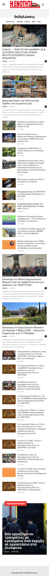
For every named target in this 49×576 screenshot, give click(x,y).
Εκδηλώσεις (6, 45)
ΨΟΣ (39, 22)
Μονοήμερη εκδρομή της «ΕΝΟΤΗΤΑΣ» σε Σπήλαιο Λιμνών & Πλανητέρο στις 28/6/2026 (31, 194)
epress (7, 552)
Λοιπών (19, 22)
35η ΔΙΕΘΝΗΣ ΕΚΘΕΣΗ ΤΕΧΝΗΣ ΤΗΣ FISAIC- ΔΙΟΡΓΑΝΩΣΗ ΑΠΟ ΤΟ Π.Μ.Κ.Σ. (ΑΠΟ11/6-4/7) (30, 206)
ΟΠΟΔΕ (27, 22)
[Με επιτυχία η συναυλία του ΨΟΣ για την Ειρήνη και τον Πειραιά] (9, 183)
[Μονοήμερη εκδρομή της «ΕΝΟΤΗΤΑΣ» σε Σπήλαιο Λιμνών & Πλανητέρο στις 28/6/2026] (9, 195)
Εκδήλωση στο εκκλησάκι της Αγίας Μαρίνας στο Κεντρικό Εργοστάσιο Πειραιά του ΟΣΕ (30, 124)
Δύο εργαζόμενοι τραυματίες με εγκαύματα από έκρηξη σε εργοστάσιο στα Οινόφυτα (24, 541)
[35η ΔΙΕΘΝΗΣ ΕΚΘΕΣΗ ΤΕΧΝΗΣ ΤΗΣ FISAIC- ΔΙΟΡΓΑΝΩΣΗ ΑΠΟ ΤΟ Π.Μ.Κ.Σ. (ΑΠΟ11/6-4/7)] (9, 207)
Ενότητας (10, 22)
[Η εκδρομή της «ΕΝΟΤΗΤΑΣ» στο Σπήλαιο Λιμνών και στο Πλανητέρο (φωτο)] (9, 152)
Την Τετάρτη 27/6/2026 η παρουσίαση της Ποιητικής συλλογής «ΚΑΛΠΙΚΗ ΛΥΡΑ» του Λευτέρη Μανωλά (31, 231)
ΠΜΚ (33, 22)
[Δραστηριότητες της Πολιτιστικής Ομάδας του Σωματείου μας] (24, 86)
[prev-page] (38, 507)
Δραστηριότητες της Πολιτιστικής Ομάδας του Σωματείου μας (20, 102)
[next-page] (42, 507)
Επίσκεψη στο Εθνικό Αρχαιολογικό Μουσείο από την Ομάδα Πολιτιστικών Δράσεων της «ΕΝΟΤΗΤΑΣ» (23, 282)
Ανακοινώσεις (7, 323)
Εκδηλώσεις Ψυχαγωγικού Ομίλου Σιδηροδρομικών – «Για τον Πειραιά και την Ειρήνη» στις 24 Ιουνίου (31, 219)
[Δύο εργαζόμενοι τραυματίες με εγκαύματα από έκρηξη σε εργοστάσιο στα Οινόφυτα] (24, 529)
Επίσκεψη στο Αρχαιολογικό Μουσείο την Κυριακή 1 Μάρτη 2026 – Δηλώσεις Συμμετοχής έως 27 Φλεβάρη (23, 330)
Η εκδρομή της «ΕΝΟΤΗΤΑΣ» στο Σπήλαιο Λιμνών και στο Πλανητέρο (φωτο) (30, 150)
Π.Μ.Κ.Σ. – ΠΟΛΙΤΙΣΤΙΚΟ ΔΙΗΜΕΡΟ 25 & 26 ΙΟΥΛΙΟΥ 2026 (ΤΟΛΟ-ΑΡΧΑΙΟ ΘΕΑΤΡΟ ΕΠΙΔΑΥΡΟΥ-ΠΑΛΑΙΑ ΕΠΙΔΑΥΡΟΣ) (23, 54)
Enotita (4, 61)
